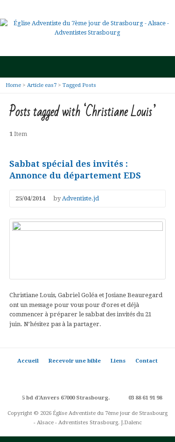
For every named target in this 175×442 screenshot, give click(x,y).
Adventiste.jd (80, 198)
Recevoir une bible (75, 360)
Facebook (73, 376)
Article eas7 (41, 85)
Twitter (59, 376)
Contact (146, 360)
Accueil (28, 360)
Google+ (87, 376)
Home (13, 85)
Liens (118, 360)
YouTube (101, 376)
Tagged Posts (79, 85)
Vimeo (115, 376)
